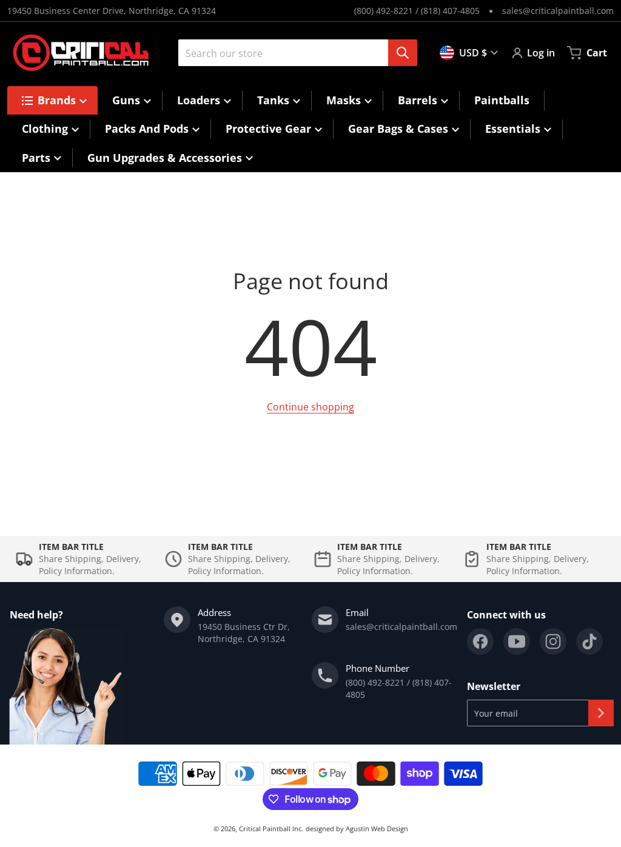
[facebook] (480, 641)
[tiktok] (589, 641)
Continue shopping (310, 406)
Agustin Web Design (377, 828)
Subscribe (601, 713)
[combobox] (293, 52)
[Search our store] (402, 52)
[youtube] (516, 641)
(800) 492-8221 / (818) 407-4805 (417, 10)
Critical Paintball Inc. (271, 828)
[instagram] (553, 641)
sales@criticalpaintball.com (558, 10)
